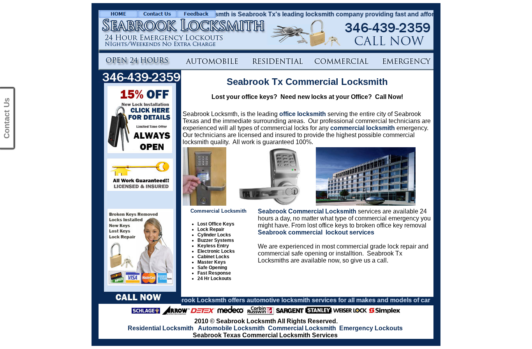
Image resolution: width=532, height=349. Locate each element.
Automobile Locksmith (231, 328)
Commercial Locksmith (302, 328)
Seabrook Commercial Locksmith (307, 211)
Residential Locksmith (161, 328)
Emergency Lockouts (371, 328)
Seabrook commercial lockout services (316, 232)
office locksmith (302, 114)
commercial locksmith (362, 128)
